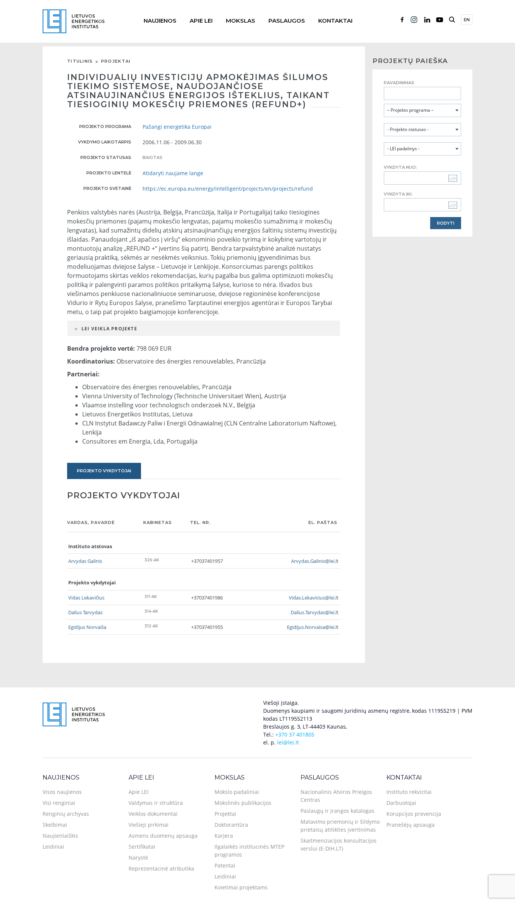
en (467, 19)
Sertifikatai (142, 846)
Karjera (224, 835)
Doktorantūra (231, 824)
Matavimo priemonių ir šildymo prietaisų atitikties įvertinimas (340, 825)
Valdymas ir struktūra (156, 802)
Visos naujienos (62, 791)
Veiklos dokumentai (153, 813)
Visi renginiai (59, 802)
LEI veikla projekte (109, 328)
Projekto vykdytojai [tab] (104, 470)
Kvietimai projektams (241, 887)
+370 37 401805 (294, 734)
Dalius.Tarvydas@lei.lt (315, 612)
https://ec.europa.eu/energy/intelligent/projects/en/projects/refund (228, 188)
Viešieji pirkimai (149, 824)
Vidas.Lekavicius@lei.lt (314, 597)
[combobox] (422, 110)
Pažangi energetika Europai (177, 126)
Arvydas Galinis (85, 561)
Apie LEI (201, 20)
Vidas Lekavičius (86, 597)
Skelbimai (55, 824)
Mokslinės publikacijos (243, 802)
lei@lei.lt (288, 742)
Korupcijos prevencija (413, 813)
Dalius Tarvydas (85, 612)
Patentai (225, 865)
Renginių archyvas (66, 813)
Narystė (138, 857)
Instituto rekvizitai (409, 791)
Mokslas (240, 20)
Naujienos (160, 20)
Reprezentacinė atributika (161, 868)
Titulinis (80, 61)
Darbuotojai (401, 802)
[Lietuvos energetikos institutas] (73, 20)
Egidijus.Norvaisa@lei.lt (313, 627)
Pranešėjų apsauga (410, 824)
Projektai (116, 61)
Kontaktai (335, 20)
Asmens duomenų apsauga (163, 835)
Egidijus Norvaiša (87, 627)
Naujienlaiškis (60, 835)
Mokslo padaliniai (237, 791)
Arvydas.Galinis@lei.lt (315, 561)
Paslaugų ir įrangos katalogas (337, 810)
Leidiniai (53, 846)
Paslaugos (286, 20)
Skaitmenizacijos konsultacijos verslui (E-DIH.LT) (338, 844)
